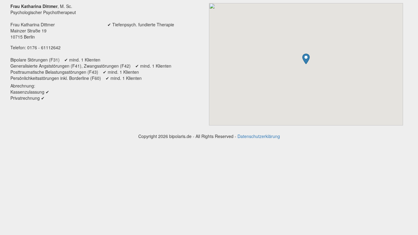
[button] (306, 59)
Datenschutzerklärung (258, 136)
